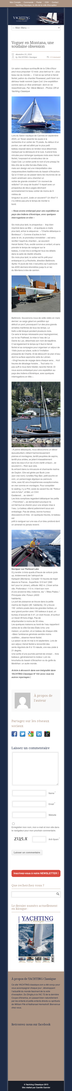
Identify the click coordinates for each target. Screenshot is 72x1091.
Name (51, 793)
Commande (28, 2)
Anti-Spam (54, 839)
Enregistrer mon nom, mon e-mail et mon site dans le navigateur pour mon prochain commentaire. (35, 829)
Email (51, 803)
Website (52, 814)
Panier (39, 2)
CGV (47, 2)
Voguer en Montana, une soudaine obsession (33, 44)
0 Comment (55, 57)
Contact (55, 2)
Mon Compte (15, 2)
